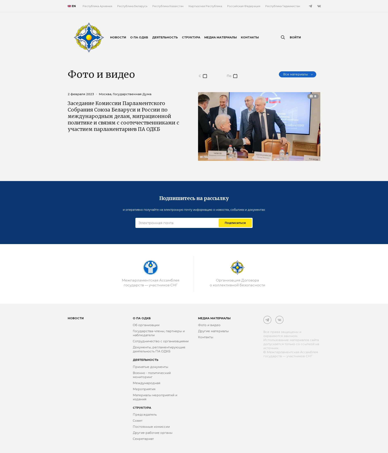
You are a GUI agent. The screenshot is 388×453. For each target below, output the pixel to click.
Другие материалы (213, 331)
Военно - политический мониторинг (152, 375)
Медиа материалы (220, 37)
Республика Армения (97, 6)
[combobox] (297, 74)
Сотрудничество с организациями (161, 341)
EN (72, 6)
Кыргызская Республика (205, 6)
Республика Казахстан (167, 6)
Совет (137, 420)
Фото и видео (209, 325)
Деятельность (165, 37)
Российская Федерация (243, 6)
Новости (118, 37)
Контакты (250, 37)
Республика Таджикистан (282, 6)
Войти (295, 37)
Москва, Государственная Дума (125, 94)
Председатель (145, 414)
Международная (146, 383)
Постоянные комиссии (151, 427)
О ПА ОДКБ (139, 37)
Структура (191, 37)
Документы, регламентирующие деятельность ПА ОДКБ (159, 349)
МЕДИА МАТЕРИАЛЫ (214, 318)
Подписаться (235, 223)
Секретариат (143, 439)
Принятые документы (150, 367)
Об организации (146, 325)
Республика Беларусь (132, 6)
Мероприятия (144, 389)
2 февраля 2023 (81, 94)
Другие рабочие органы (152, 433)
